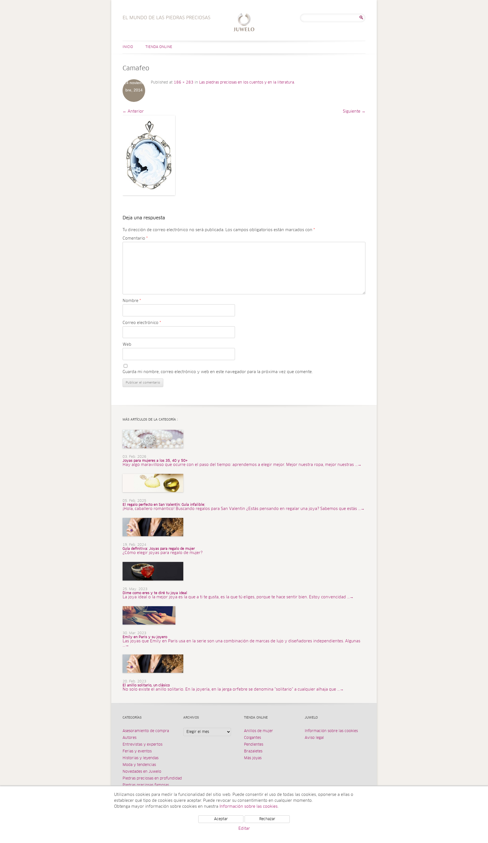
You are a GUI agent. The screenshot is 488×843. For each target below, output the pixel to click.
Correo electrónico (142, 323)
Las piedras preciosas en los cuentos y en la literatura (246, 82)
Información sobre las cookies (331, 731)
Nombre (132, 301)
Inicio (128, 47)
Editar (244, 829)
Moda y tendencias (139, 765)
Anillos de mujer (258, 731)
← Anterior (133, 111)
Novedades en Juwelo (142, 772)
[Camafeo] (149, 155)
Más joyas (253, 758)
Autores (129, 738)
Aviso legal (314, 738)
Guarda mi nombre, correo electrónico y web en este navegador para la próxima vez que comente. (218, 372)
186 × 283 (183, 82)
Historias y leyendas (140, 758)
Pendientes (253, 744)
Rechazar (267, 819)
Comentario (135, 238)
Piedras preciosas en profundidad (152, 778)
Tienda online (158, 47)
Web (127, 345)
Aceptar (221, 819)
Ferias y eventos (137, 751)
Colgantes (252, 738)
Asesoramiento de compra (146, 731)
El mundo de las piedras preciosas (244, 23)
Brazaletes (253, 751)
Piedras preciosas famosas (146, 785)
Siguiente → (354, 111)
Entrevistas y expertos (142, 744)
